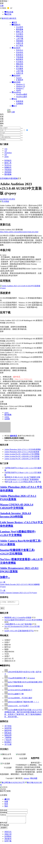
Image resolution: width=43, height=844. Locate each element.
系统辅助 (19, 41)
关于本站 (7, 726)
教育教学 (19, 59)
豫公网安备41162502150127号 (13, 782)
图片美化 (19, 66)
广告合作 (7, 740)
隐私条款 (7, 733)
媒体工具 (19, 32)
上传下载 (19, 38)
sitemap (26, 778)
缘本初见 (13, 436)
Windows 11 (20, 84)
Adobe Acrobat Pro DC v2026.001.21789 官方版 (21, 459)
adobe (6, 157)
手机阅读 (19, 57)
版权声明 (7, 730)
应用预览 (7, 836)
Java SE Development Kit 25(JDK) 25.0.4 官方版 (22, 626)
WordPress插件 (21, 97)
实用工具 (19, 43)
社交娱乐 (19, 34)
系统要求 (7, 839)
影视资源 (19, 101)
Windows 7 (20, 88)
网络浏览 (19, 36)
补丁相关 (19, 45)
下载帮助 (7, 737)
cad (5, 151)
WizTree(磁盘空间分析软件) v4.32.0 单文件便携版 (23, 620)
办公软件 (19, 27)
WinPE (18, 90)
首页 (2, 178)
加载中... (5, 577)
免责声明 (7, 728)
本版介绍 (7, 834)
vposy (6, 412)
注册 (2, 6)
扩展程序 (19, 80)
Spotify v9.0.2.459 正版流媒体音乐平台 (19, 631)
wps (5, 149)
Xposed (19, 78)
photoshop (8, 153)
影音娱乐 (19, 55)
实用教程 (19, 104)
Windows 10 (20, 86)
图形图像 (19, 29)
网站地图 (33, 778)
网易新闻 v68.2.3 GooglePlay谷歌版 (17, 617)
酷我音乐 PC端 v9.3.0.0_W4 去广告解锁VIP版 (22, 477)
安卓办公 (19, 50)
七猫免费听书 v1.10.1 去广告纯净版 (18, 624)
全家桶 (7, 419)
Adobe (6, 417)
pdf (5, 155)
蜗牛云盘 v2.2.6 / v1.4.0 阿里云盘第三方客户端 (23, 482)
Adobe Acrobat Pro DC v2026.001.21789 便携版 (21, 454)
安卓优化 (19, 52)
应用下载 (7, 841)
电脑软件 (7, 167)
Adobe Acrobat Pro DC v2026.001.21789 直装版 (21, 456)
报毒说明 (7, 735)
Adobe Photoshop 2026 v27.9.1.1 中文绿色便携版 (22, 449)
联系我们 (7, 742)
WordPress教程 (21, 94)
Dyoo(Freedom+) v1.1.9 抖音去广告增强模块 (22, 479)
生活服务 (19, 69)
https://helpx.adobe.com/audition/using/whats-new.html (19, 232)
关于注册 (7, 744)
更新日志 (7, 832)
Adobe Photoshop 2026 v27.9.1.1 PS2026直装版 (21, 452)
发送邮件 (4, 827)
